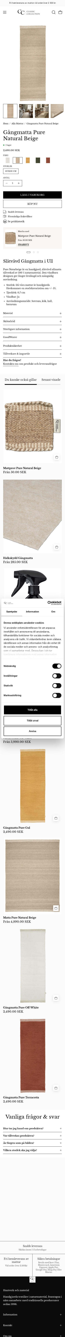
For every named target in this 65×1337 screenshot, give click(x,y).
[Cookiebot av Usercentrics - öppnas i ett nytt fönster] (47, 603)
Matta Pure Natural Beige (19, 918)
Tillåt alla (32, 709)
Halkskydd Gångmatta (18, 558)
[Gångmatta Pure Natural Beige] (10, 111)
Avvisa (32, 731)
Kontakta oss (10, 363)
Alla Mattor (17, 123)
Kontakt (7, 1325)
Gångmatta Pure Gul (16, 828)
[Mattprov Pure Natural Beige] (10, 238)
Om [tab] (53, 611)
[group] (32, 3)
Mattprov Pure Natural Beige (34, 236)
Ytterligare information (16, 329)
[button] (53, 12)
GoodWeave (10, 337)
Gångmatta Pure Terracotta (21, 1097)
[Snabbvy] (56, 457)
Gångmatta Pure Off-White (21, 1007)
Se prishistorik (16, 221)
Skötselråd (9, 321)
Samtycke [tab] (11, 611)
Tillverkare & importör (16, 354)
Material (8, 313)
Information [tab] (32, 611)
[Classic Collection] (32, 12)
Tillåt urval (32, 720)
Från (14, 472)
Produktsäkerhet (12, 346)
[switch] (56, 675)
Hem (5, 123)
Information (10, 1314)
